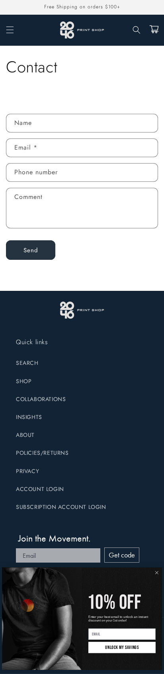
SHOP (23, 381)
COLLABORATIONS (41, 399)
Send (30, 250)
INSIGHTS (29, 417)
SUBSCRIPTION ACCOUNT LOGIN (61, 507)
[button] (10, 30)
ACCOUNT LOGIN (40, 489)
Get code (122, 554)
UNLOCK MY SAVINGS (122, 648)
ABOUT (25, 435)
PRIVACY (27, 471)
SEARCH (27, 363)
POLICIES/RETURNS (42, 453)
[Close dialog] (156, 572)
